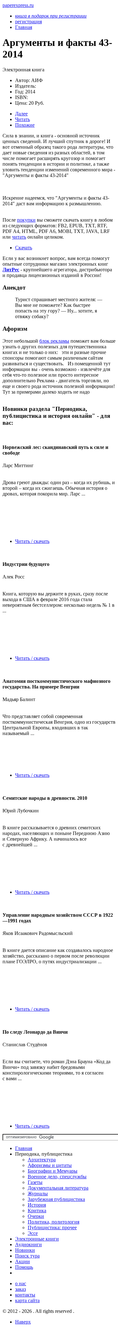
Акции (22, 1261)
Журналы (38, 1193)
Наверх (23, 1321)
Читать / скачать (32, 541)
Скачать (23, 247)
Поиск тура (27, 1255)
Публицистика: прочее (52, 1227)
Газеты (35, 1182)
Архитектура (42, 1159)
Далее (21, 113)
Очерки (36, 1216)
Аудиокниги (28, 1244)
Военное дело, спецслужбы (57, 1176)
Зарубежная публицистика (56, 1199)
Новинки (25, 1250)
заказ (20, 1289)
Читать (22, 119)
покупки (26, 220)
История (37, 1205)
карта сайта (27, 1300)
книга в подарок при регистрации (51, 16)
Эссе (33, 1233)
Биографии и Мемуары (52, 1171)
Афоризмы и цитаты (50, 1165)
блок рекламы (54, 341)
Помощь (24, 1267)
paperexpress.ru (18, 5)
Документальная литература (58, 1188)
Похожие (25, 125)
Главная (23, 1148)
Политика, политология (53, 1222)
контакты (25, 1294)
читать (19, 237)
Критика (37, 1210)
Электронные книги (37, 1238)
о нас (20, 1283)
